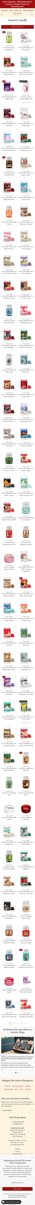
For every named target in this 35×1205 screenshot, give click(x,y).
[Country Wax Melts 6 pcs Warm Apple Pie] (9, 384)
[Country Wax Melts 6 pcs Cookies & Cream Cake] (26, 681)
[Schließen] (32, 1157)
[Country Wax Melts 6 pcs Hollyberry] (26, 856)
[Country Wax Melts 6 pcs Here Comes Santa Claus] (9, 1004)
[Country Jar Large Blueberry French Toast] (26, 955)
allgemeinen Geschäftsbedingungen (16, 1195)
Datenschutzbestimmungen (14, 1197)
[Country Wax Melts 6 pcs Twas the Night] (9, 334)
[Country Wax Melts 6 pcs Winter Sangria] (26, 458)
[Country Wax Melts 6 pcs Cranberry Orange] (9, 285)
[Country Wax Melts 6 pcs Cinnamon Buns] (26, 285)
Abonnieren (18, 1189)
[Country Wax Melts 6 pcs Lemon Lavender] (26, 261)
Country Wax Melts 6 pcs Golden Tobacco (9, 494)
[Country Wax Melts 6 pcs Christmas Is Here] (26, 137)
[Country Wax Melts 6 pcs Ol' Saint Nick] (26, 384)
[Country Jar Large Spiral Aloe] (9, 782)
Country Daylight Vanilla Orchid (9, 818)
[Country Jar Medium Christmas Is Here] (9, 458)
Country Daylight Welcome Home (9, 568)
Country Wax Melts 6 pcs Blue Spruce (25, 371)
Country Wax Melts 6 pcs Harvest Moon (9, 917)
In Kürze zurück (26, 102)
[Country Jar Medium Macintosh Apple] (26, 930)
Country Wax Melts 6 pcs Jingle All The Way (9, 198)
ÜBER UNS (18, 10)
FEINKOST (7, 1086)
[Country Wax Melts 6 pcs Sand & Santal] (9, 831)
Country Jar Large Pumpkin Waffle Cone (26, 98)
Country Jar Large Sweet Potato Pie (26, 769)
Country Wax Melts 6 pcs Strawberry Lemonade (25, 1016)
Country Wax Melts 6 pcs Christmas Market (25, 445)
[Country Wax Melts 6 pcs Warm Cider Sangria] (26, 583)
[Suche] (32, 14)
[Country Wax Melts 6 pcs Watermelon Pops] (26, 310)
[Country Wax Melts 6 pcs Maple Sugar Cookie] (9, 657)
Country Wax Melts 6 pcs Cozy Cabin (9, 445)
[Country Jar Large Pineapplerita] (9, 37)
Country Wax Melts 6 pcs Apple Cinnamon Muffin (9, 519)
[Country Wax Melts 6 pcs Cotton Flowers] (26, 831)
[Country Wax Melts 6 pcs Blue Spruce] (26, 359)
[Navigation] (2, 14)
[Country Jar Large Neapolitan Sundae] (26, 532)
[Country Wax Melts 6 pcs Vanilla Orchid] (26, 113)
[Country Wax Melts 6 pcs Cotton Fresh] (26, 187)
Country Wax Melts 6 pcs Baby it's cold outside (25, 73)
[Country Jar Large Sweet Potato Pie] (26, 757)
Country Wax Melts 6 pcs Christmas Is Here (25, 149)
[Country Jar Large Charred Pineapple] (9, 856)
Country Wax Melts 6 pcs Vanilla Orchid (25, 125)
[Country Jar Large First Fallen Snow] (9, 359)
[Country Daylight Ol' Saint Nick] (26, 807)
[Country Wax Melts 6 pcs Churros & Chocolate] (26, 211)
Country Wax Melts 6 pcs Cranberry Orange (9, 297)
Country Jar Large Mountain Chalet (9, 322)
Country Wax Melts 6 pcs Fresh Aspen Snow (25, 420)
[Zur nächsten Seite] (24, 1023)
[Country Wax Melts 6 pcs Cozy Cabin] (9, 433)
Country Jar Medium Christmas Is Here (9, 469)
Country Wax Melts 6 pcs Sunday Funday (25, 619)
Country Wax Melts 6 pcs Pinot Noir (9, 125)
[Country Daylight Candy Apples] (9, 979)
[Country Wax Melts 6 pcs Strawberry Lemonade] (26, 1004)
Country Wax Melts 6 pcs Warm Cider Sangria (25, 595)
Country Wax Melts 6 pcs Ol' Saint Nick (25, 396)
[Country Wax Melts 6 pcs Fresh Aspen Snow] (26, 408)
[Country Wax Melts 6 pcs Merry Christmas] (9, 61)
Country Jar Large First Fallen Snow (9, 371)
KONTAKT (4, 10)
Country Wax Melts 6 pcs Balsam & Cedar (9, 769)
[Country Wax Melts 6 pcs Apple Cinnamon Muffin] (9, 507)
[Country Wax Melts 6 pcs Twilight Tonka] (9, 86)
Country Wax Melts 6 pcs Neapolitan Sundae (9, 892)
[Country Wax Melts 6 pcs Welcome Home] (9, 236)
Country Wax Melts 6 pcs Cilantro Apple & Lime (25, 494)
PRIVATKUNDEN (28, 10)
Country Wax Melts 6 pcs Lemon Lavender (25, 272)
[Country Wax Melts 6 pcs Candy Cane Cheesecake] (26, 733)
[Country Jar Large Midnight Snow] (9, 162)
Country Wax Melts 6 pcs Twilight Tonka (9, 98)
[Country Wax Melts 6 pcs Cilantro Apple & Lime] (26, 482)
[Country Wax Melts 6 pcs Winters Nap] (26, 37)
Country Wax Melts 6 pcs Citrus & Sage (25, 718)
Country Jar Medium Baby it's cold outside (26, 519)
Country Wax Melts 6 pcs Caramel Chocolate (9, 745)
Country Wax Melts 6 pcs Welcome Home (9, 248)
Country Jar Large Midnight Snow (9, 174)
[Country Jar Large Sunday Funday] (9, 211)
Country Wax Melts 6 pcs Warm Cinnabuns (9, 595)
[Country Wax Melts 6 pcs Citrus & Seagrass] (9, 706)
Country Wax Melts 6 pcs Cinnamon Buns (25, 297)
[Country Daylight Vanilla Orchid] (9, 807)
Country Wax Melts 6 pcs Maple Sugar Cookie (9, 669)
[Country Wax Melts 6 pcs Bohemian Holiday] (26, 334)
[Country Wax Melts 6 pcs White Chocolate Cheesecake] (26, 556)
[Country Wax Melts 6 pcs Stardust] (9, 632)
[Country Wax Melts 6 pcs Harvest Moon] (9, 905)
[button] (15, 1072)
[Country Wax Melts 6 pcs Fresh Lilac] (9, 681)
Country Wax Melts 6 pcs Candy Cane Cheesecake (25, 745)
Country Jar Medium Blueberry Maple (9, 966)
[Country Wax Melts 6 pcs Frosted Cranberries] (9, 408)
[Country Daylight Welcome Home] (9, 556)
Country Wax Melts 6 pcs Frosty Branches (25, 669)
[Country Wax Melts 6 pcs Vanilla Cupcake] (26, 236)
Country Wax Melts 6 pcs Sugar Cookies (25, 174)
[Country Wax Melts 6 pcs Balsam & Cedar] (9, 757)
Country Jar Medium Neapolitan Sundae (9, 942)
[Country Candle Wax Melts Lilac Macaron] (26, 979)
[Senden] (32, 1110)
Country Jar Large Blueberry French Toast (26, 966)
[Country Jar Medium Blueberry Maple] (9, 955)
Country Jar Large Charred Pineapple (9, 868)
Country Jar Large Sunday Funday (9, 223)
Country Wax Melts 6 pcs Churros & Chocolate (25, 223)
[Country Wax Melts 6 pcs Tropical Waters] (9, 608)
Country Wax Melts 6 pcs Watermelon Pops (25, 322)
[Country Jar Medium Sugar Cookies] (26, 905)
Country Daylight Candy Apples (9, 991)
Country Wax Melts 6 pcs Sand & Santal (9, 843)
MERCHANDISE (8, 1089)
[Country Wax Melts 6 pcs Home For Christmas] (26, 881)
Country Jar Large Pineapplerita (9, 49)
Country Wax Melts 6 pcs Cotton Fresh (25, 198)
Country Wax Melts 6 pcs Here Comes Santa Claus (9, 1016)
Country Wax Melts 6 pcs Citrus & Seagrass (9, 718)
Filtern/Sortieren (17, 27)
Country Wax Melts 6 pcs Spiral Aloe (25, 644)
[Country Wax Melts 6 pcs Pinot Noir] (9, 113)
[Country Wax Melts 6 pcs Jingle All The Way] (9, 187)
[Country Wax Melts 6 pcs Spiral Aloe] (26, 632)
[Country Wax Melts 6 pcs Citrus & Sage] (26, 706)
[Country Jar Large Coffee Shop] (26, 782)
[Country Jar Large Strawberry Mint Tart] (9, 532)
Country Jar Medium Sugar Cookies (26, 917)
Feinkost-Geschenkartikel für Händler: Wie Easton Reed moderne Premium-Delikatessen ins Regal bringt (17, 1058)
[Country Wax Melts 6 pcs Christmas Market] (26, 433)
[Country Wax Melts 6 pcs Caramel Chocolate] (9, 733)
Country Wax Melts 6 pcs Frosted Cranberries (9, 420)
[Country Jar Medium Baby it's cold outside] (26, 507)
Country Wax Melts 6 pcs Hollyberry (25, 868)
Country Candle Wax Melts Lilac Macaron (26, 991)
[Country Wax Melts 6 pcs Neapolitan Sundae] (9, 881)
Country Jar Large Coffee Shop (25, 794)
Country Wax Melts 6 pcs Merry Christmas (9, 73)
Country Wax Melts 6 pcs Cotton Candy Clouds (9, 149)
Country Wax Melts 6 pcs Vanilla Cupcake (25, 248)
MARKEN (28, 1086)
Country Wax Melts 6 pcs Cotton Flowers (25, 843)
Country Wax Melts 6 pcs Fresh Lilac (9, 693)
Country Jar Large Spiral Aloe (9, 794)
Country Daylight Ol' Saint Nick (26, 818)
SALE (16, 1089)
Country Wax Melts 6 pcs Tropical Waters (9, 619)
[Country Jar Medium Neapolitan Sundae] (9, 930)
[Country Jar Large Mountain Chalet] (9, 310)
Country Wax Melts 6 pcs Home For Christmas (25, 892)
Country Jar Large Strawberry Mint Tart (9, 543)
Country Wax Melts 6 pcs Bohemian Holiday (25, 346)
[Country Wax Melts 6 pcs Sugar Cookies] (26, 162)
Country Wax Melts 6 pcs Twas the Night (9, 346)
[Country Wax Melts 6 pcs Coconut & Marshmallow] (9, 261)
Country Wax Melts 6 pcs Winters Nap (25, 49)
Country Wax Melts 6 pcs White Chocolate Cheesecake (25, 569)
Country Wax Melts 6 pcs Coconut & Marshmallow (9, 272)
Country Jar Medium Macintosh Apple (26, 942)
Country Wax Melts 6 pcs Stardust (9, 644)
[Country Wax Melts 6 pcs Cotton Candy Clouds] (9, 137)
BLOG (11, 10)
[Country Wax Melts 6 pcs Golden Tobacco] (9, 482)
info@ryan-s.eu (18, 1124)
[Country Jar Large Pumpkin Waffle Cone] (26, 86)
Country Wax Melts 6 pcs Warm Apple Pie (9, 396)
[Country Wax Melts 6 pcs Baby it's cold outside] (26, 61)
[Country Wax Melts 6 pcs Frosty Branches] (26, 657)
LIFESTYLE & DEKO (17, 1086)
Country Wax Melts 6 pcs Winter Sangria (25, 469)
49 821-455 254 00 (18, 1122)
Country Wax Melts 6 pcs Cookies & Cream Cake (25, 693)
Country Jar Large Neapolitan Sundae (26, 543)
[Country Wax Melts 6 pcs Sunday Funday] (26, 608)
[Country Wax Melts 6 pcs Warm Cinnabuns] (9, 583)
